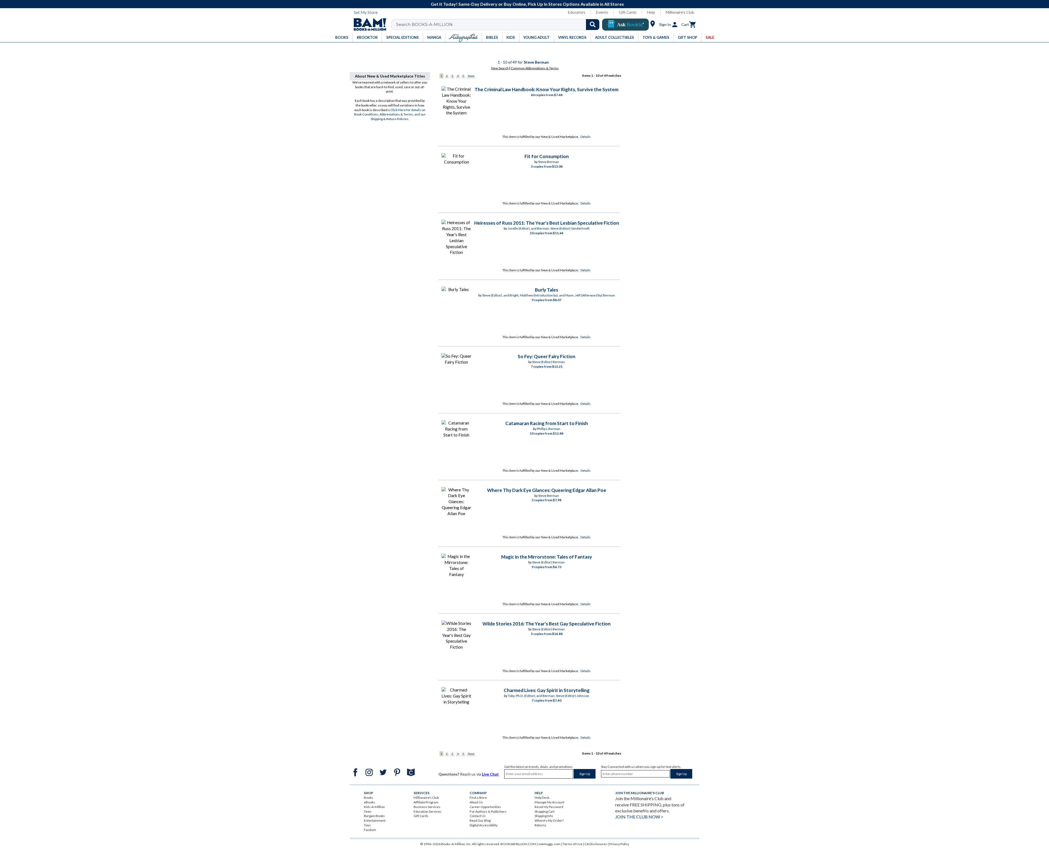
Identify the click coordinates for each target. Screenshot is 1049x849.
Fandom (370, 830)
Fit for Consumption (546, 156)
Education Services (427, 811)
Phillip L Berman (548, 429)
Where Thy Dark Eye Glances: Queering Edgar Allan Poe (546, 490)
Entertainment (374, 820)
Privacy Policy (619, 844)
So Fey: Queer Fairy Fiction (546, 356)
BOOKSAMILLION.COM (518, 844)
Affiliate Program (426, 802)
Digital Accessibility (483, 825)
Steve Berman (548, 162)
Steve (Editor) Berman (548, 362)
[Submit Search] (592, 24)
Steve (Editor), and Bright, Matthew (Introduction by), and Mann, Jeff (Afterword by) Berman (548, 295)
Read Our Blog (480, 820)
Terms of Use (572, 844)
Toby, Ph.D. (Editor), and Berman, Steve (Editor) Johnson (548, 696)
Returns (540, 825)
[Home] (368, 24)
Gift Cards (628, 12)
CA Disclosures (596, 844)
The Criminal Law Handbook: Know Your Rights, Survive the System (546, 89)
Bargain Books (374, 816)
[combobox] (499, 24)
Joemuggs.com (549, 844)
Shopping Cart (545, 811)
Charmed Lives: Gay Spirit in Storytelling (547, 690)
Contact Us (478, 816)
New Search (500, 68)
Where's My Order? (549, 820)
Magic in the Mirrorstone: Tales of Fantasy (546, 557)
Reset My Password (549, 807)
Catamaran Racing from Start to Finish (546, 423)
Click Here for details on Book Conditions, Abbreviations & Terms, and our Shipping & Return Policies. (390, 114)
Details (586, 137)
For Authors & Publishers (488, 811)
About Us (476, 802)
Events (602, 12)
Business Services (427, 807)
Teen (367, 811)
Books (368, 797)
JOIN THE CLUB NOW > (639, 816)
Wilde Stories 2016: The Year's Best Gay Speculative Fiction (546, 624)
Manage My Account (549, 802)
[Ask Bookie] (625, 25)
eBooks (369, 802)
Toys (367, 825)
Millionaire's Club (680, 12)
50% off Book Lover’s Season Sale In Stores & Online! (527, 4)
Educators (576, 12)
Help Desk (542, 797)
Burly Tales (546, 290)
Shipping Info (544, 816)
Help (651, 12)
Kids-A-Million (374, 807)
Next (471, 76)
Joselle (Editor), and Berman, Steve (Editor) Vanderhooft (549, 228)
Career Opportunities (485, 807)
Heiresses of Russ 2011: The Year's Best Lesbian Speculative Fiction (546, 223)
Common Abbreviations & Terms (535, 68)
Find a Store (478, 797)
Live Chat (490, 774)
